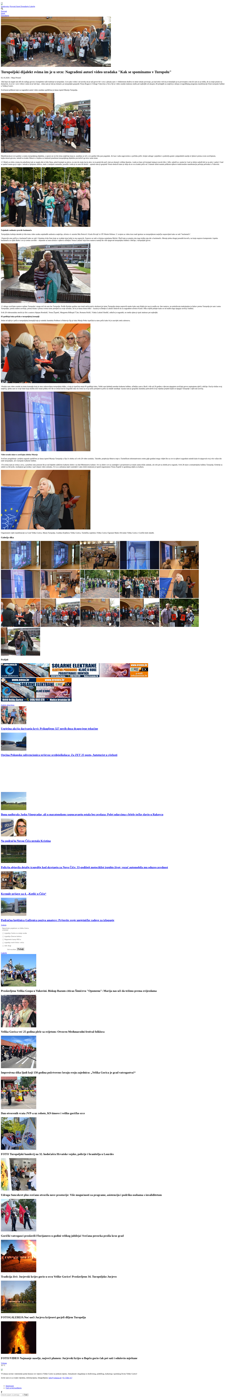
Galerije (32, 6)
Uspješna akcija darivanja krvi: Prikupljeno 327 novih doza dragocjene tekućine (49, 728)
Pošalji (21, 949)
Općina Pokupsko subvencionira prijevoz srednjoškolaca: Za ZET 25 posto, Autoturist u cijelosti (59, 754)
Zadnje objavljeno (7, 705)
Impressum (10, 1386)
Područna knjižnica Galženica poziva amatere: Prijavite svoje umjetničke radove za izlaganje (57, 920)
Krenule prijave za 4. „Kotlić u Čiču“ (23, 893)
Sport (18, 6)
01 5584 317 (67, 1378)
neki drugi (7, 946)
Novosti (13, 6)
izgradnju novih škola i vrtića (14, 942)
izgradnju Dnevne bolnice (13, 936)
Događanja (25, 6)
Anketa (3, 925)
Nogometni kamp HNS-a (12, 939)
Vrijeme (4, 1363)
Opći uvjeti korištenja (14, 1388)
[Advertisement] (71, 775)
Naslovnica (5, 6)
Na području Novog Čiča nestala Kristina (26, 840)
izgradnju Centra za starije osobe (15, 933)
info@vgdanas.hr (55, 1378)
